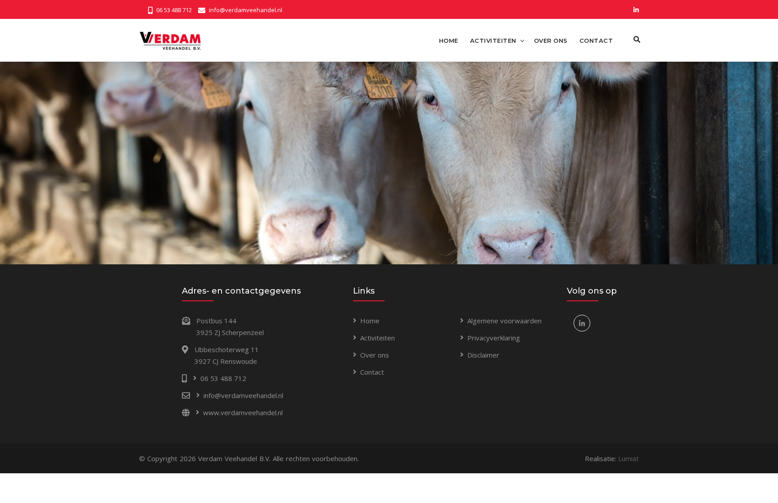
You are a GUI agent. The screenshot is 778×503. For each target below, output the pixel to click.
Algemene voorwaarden (504, 320)
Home (370, 320)
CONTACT (596, 40)
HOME (448, 40)
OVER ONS (551, 40)
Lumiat (628, 458)
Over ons (374, 354)
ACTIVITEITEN (493, 40)
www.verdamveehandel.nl (243, 412)
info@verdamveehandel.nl (245, 10)
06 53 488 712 (174, 10)
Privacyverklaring (493, 337)
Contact (372, 371)
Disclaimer (483, 354)
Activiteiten (377, 337)
